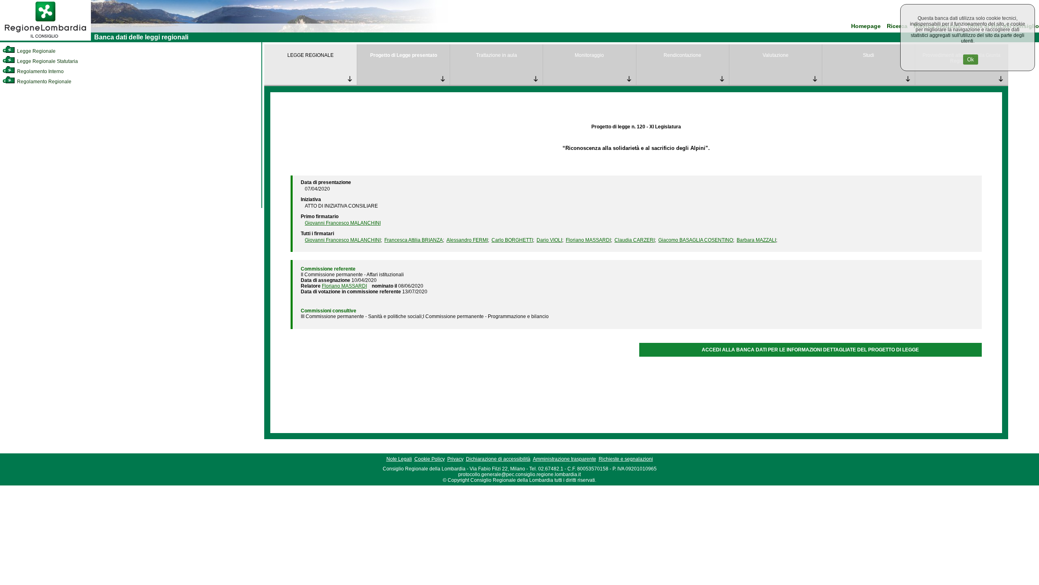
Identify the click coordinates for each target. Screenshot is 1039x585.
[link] (45, 39)
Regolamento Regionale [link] (43, 81)
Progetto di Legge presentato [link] (403, 55)
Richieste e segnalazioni (626, 459)
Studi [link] (868, 55)
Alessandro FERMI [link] (467, 240)
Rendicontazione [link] (682, 55)
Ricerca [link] (897, 26)
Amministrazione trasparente (564, 459)
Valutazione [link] (776, 55)
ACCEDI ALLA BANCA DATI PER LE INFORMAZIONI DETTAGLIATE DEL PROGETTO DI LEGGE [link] (810, 350)
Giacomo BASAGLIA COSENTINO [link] (695, 240)
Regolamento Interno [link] (40, 71)
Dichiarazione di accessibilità (498, 459)
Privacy (455, 459)
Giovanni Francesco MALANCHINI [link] (343, 223)
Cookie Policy (429, 459)
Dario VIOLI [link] (549, 240)
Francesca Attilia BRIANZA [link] (413, 240)
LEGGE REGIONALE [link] (310, 55)
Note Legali (399, 459)
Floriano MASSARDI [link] (588, 240)
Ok (970, 59)
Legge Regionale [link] (36, 51)
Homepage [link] (866, 26)
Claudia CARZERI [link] (634, 240)
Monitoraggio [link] (589, 55)
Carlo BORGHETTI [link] (512, 240)
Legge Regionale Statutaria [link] (47, 61)
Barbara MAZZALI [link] (756, 240)
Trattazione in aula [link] (496, 55)
